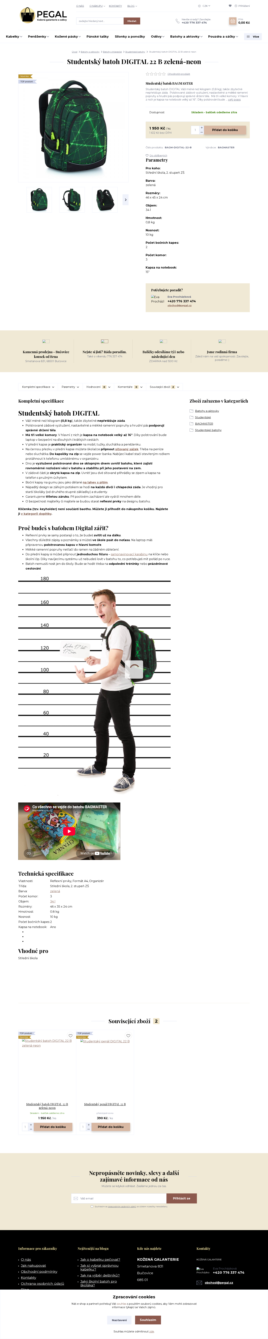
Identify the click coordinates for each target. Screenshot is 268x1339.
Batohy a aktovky (184, 36)
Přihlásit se (181, 1198)
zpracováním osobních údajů (122, 1206)
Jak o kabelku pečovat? (100, 1259)
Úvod (74, 51)
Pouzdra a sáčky (221, 36)
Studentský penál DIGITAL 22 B (105, 1104)
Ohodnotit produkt (179, 73)
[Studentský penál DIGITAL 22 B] (105, 1064)
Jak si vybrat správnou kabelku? (99, 1267)
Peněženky (37, 36)
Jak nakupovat (33, 1265)
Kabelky (12, 36)
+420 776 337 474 (194, 22)
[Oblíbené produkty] (231, 6)
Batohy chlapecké (112, 51)
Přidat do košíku (225, 130)
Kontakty (28, 1277)
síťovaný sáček (126, 449)
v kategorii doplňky (36, 514)
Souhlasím (148, 1320)
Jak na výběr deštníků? (100, 1275)
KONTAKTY (115, 5)
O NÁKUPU (96, 5)
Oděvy (156, 36)
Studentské (203, 417)
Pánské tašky (98, 36)
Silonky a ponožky (130, 36)
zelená (55, 891)
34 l (52, 901)
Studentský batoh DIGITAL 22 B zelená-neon (47, 1106)
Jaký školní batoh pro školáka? (98, 1283)
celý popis (234, 99)
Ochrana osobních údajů (42, 1283)
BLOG (131, 5)
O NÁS (80, 5)
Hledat (131, 21)
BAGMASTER (204, 423)
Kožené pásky (66, 36)
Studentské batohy (135, 51)
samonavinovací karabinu (129, 554)
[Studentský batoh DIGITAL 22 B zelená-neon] (47, 1064)
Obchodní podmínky (39, 1271)
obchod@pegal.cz (180, 305)
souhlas (121, 1303)
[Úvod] (43, 15)
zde (151, 1331)
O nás (26, 1259)
